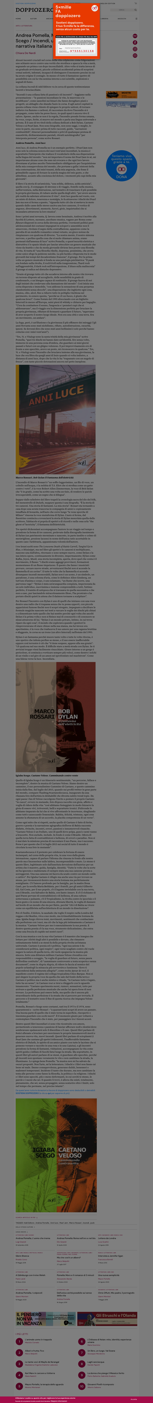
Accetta (134, 1399)
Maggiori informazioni (59, 1401)
